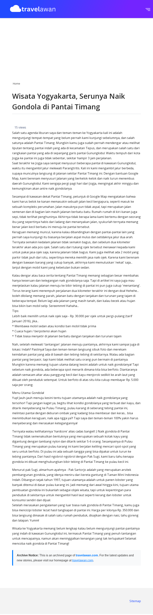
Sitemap (135, 601)
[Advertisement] (76, 49)
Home (16, 83)
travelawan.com (87, 555)
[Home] (32, 9)
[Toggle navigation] (146, 9)
